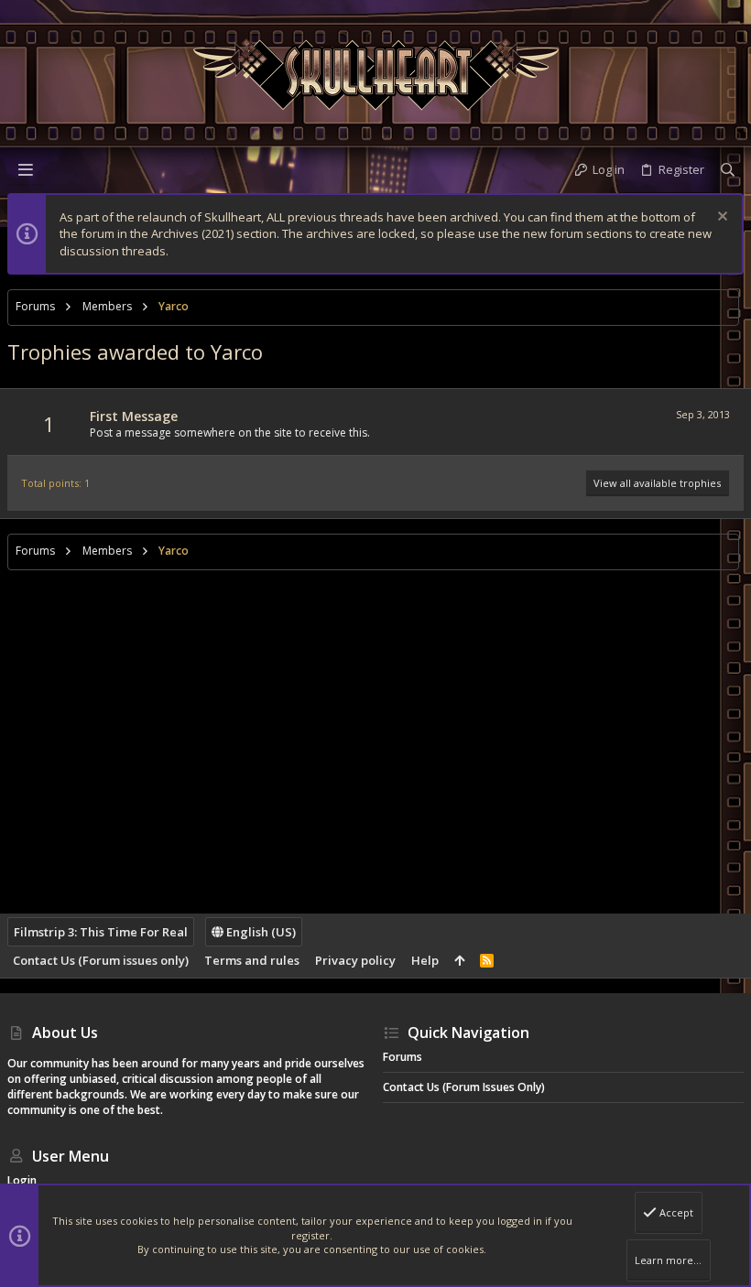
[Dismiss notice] (720, 218)
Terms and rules (251, 960)
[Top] (459, 960)
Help (425, 960)
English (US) (259, 932)
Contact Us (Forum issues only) (101, 960)
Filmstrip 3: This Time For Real (101, 932)
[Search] (728, 169)
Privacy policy (355, 960)
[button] (25, 169)
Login (22, 1180)
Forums (402, 1057)
